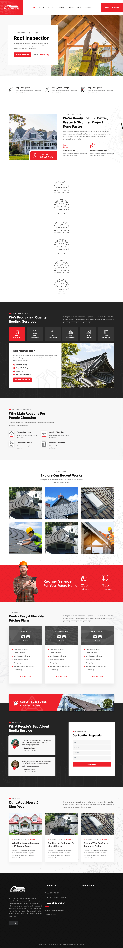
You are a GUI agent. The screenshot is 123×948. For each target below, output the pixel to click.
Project (61, 7)
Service (51, 7)
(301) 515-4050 (54, 893)
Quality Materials (56, 432)
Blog (79, 7)
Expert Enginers (24, 432)
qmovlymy (33, 839)
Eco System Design (60, 88)
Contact (88, 7)
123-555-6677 (46, 157)
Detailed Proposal (57, 443)
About (41, 7)
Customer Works (24, 443)
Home (33, 7)
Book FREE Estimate (112, 7)
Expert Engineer (23, 88)
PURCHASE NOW (25, 676)
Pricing (70, 7)
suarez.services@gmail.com (58, 897)
